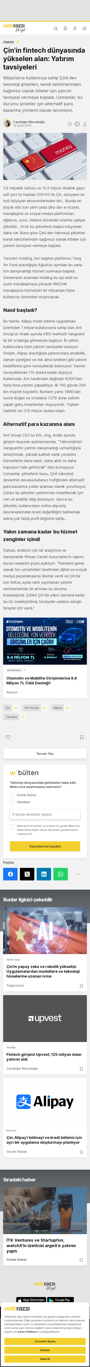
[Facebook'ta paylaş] (11, 874)
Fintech (11, 1130)
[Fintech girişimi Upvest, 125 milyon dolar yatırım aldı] (45, 1018)
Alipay (58, 707)
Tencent (11, 717)
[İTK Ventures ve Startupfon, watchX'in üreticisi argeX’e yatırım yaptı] (45, 1210)
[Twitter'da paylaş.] (28, 874)
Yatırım (10, 1047)
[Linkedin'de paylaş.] (45, 874)
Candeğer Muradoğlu (22, 1068)
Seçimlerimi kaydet (45, 846)
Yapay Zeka (13, 959)
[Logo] (14, 28)
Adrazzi (12, 692)
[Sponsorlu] (45, 641)
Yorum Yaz (45, 754)
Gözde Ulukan (16, 1151)
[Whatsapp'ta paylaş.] (61, 874)
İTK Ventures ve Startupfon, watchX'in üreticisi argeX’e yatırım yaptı (41, 1246)
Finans (8, 42)
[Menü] (84, 29)
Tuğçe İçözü (15, 985)
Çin (8, 707)
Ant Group (32, 707)
